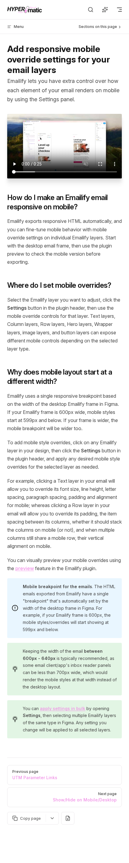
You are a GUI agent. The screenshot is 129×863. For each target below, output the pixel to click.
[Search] (90, 9)
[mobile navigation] (119, 9)
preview (24, 568)
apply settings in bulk (62, 708)
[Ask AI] (105, 9)
